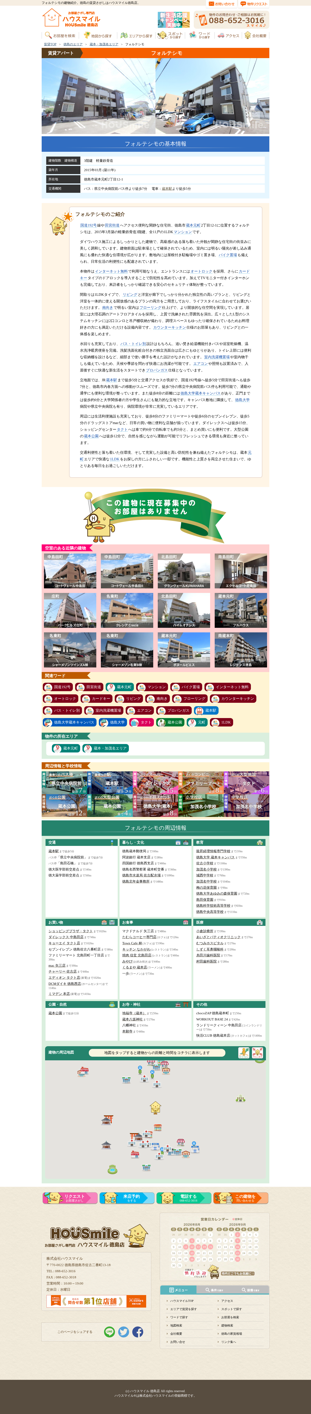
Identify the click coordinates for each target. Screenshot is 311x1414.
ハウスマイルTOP (182, 1301)
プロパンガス (157, 370)
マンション (183, 232)
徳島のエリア (73, 44)
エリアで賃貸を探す (183, 1309)
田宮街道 (112, 225)
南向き (107, 307)
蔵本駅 (167, 189)
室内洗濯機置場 (217, 357)
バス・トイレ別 (133, 344)
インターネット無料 (111, 271)
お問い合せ (177, 1342)
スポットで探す (231, 1309)
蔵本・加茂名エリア (104, 44)
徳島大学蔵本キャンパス (201, 393)
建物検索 (227, 1325)
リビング (130, 294)
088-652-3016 (188, 1198)
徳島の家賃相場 (231, 1333)
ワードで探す (179, 1317)
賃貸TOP (50, 44)
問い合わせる (245, 1198)
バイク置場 (228, 255)
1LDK (115, 459)
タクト (122, 429)
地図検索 (176, 1325)
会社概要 (176, 1333)
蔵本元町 (193, 225)
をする (131, 1198)
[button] (152, 1074)
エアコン (200, 364)
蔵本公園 (91, 436)
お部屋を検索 (230, 1317)
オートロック (201, 271)
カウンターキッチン (169, 327)
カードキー (101, 699)
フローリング (150, 307)
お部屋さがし (74, 1198)
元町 (201, 722)
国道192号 (88, 225)
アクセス (227, 1301)
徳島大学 (242, 400)
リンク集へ (228, 1342)
